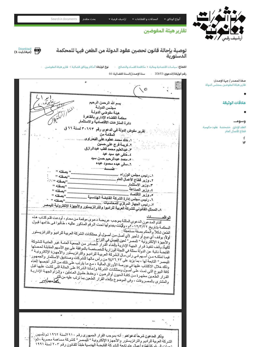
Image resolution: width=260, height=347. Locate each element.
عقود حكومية (210, 127)
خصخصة (225, 127)
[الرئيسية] (219, 23)
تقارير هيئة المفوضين (56, 67)
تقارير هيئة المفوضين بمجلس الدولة (226, 85)
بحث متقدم (89, 19)
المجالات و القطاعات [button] (146, 19)
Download (24, 49)
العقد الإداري (239, 127)
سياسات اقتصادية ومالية (163, 67)
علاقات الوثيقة (234, 103)
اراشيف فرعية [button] (118, 19)
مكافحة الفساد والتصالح (132, 67)
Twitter (244, 142)
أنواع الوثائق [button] (173, 19)
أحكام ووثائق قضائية (83, 67)
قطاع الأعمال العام (235, 131)
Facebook (244, 138)
